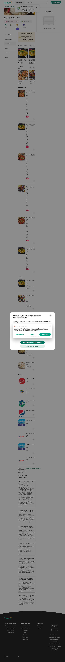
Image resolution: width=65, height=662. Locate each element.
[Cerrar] (50, 315)
